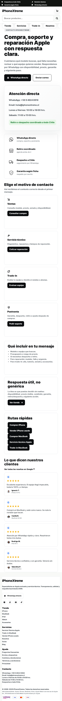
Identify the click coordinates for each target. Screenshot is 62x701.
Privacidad (6, 664)
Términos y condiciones (11, 661)
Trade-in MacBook (19, 448)
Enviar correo (42, 77)
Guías (4, 642)
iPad (4, 617)
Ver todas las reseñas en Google (18, 469)
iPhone (5, 611)
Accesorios (6, 622)
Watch (4, 620)
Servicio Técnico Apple (11, 630)
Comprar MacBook (19, 436)
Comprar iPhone (17, 425)
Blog (4, 644)
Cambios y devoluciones (11, 658)
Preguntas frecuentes (10, 652)
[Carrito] (57, 10)
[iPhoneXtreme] (27, 10)
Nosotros (50, 26)
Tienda (7, 26)
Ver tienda (15, 402)
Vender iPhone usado (20, 430)
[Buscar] (57, 18)
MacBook (5, 614)
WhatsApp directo (40, 5)
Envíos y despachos (9, 655)
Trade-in (36, 26)
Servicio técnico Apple (21, 442)
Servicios (21, 26)
